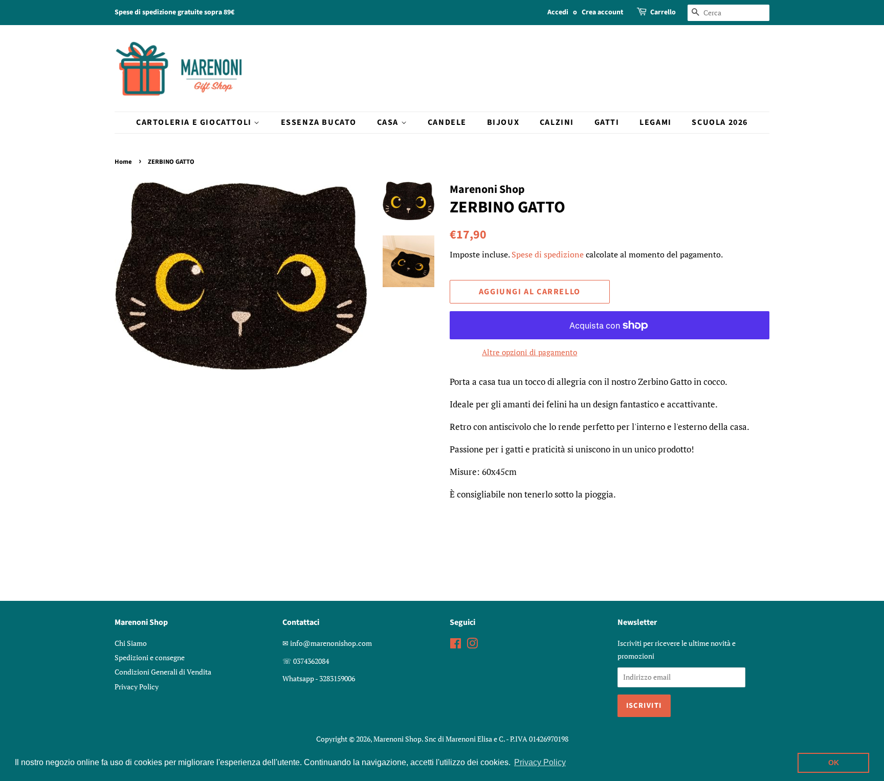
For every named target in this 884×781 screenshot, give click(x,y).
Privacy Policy (137, 686)
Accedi (557, 12)
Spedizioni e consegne (150, 657)
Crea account (602, 12)
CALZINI (557, 122)
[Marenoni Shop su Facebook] (455, 645)
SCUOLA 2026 (720, 122)
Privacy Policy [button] (540, 762)
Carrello (663, 12)
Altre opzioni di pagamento (529, 352)
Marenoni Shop (397, 739)
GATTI (607, 122)
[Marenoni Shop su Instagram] (472, 645)
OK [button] (833, 762)
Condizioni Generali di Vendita (163, 672)
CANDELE (447, 122)
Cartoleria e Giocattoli (195, 122)
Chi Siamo (131, 643)
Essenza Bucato (319, 122)
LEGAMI (655, 122)
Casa (389, 122)
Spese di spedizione (548, 254)
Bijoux (503, 122)
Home (123, 161)
